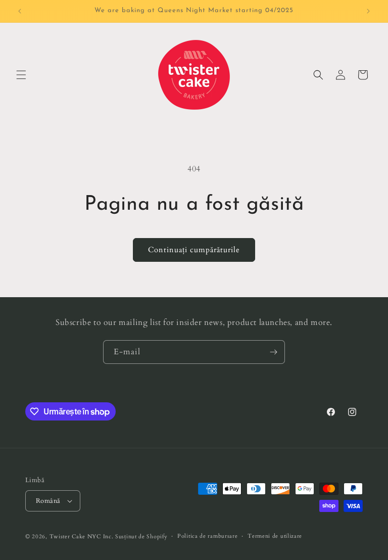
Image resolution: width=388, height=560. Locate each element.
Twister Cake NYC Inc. (82, 536)
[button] (21, 75)
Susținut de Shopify (141, 536)
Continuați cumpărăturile (194, 250)
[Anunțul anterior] (20, 11)
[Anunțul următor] (368, 11)
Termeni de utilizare (275, 536)
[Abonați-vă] (273, 352)
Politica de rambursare (207, 536)
